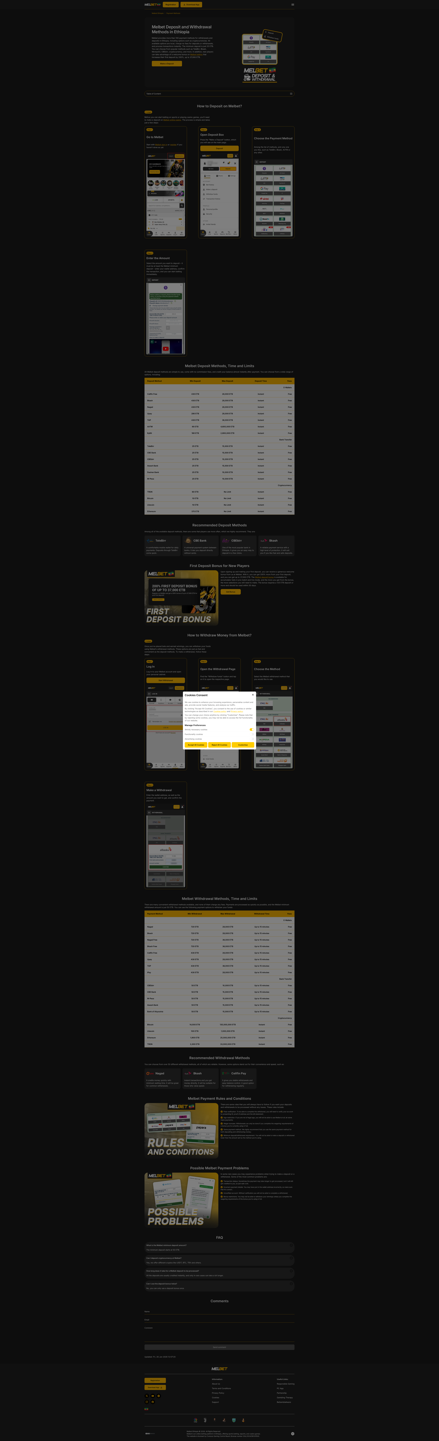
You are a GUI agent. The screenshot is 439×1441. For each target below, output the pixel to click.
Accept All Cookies (196, 745)
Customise (243, 745)
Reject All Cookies (219, 745)
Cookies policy (219, 711)
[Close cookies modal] (253, 694)
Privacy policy (237, 711)
